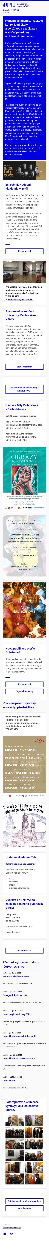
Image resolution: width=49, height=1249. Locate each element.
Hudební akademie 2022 (16, 976)
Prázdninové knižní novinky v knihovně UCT (24, 389)
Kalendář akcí (24, 950)
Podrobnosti (24, 251)
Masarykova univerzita (12, 1228)
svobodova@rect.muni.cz (20, 299)
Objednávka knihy (24, 691)
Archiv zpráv (24, 1208)
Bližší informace (24, 367)
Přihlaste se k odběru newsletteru (24, 1201)
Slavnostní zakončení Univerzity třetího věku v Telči (20, 315)
